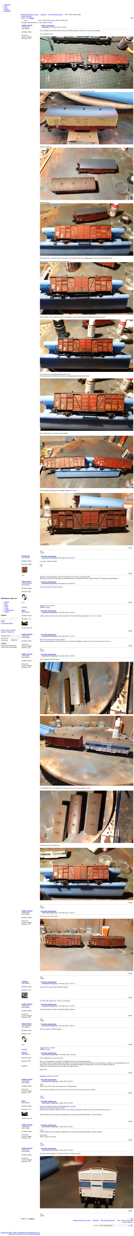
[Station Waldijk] (24, 607)
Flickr (48, 607)
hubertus (24, 1052)
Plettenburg (43, 1076)
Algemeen (43, 14)
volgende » (29, 16)
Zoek (5, 8)
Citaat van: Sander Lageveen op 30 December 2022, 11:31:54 (57, 1106)
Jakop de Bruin (26, 581)
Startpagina (7, 4)
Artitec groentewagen (47, 25)
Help (5, 6)
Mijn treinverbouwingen (56, 14)
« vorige (23, 16)
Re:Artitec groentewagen (48, 556)
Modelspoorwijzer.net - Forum (29, 14)
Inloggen (6, 9)
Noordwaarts (26, 556)
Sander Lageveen (27, 25)
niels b (24, 610)
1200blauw (25, 981)
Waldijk (42, 605)
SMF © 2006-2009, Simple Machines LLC (26, 1232)
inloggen (3, 632)
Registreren (7, 11)
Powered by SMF (6, 1232)
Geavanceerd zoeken (7, 623)
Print (131, 18)
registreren (11, 632)
